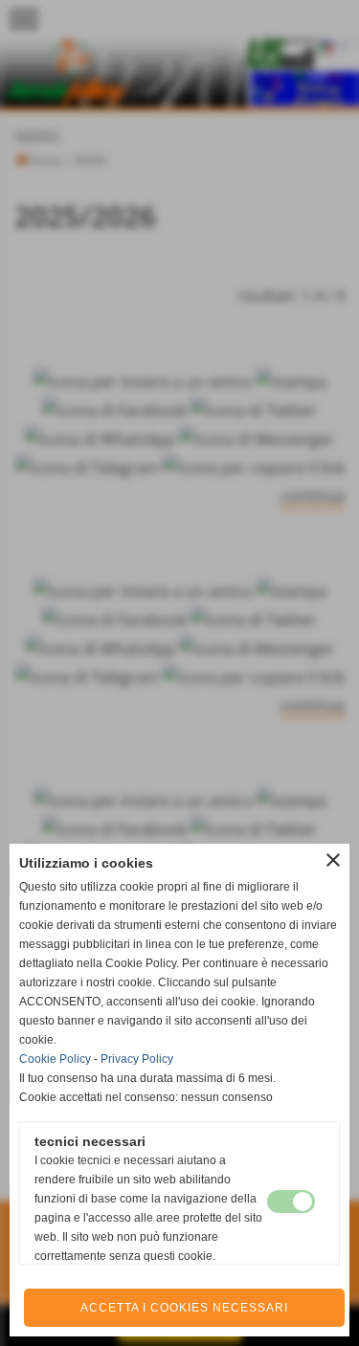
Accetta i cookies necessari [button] (184, 1307)
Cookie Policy (55, 1059)
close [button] (333, 860)
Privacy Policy (137, 1059)
